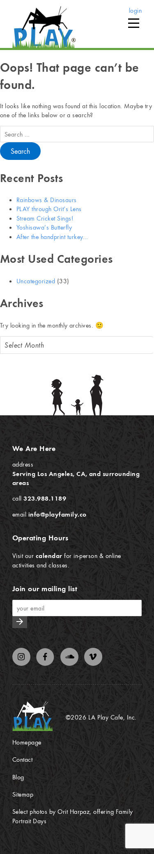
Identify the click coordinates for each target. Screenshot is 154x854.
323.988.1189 (44, 498)
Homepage (26, 742)
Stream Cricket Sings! (44, 218)
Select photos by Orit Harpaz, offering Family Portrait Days (72, 815)
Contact (22, 759)
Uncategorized (35, 281)
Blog (18, 777)
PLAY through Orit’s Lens (49, 209)
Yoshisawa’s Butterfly (44, 227)
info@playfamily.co (57, 514)
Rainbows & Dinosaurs (46, 200)
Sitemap (22, 794)
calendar (49, 555)
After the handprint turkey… (52, 236)
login (135, 10)
